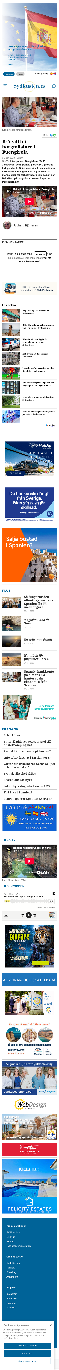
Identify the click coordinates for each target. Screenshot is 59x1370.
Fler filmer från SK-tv (14, 880)
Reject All (27, 1353)
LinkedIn (10, 1303)
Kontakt (10, 1267)
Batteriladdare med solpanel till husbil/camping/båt (27, 743)
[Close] (51, 1325)
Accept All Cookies (27, 1345)
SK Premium (13, 1232)
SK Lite (10, 1241)
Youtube (10, 1307)
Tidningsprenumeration (18, 1246)
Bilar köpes (12, 735)
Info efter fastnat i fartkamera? (27, 758)
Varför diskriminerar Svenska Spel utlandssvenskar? (29, 765)
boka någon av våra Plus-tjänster (26, 258)
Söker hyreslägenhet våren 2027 (27, 786)
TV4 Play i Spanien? (18, 792)
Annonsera (12, 1276)
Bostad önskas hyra (18, 780)
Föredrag (11, 1272)
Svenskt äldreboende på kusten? (27, 751)
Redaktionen (13, 1263)
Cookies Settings (27, 1361)
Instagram (11, 1294)
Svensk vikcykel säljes (20, 774)
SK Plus (10, 1237)
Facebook (11, 1298)
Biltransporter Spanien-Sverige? (28, 799)
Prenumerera (9, 74)
